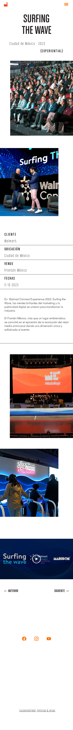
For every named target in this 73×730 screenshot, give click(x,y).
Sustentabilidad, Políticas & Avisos (37, 710)
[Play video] (36, 559)
